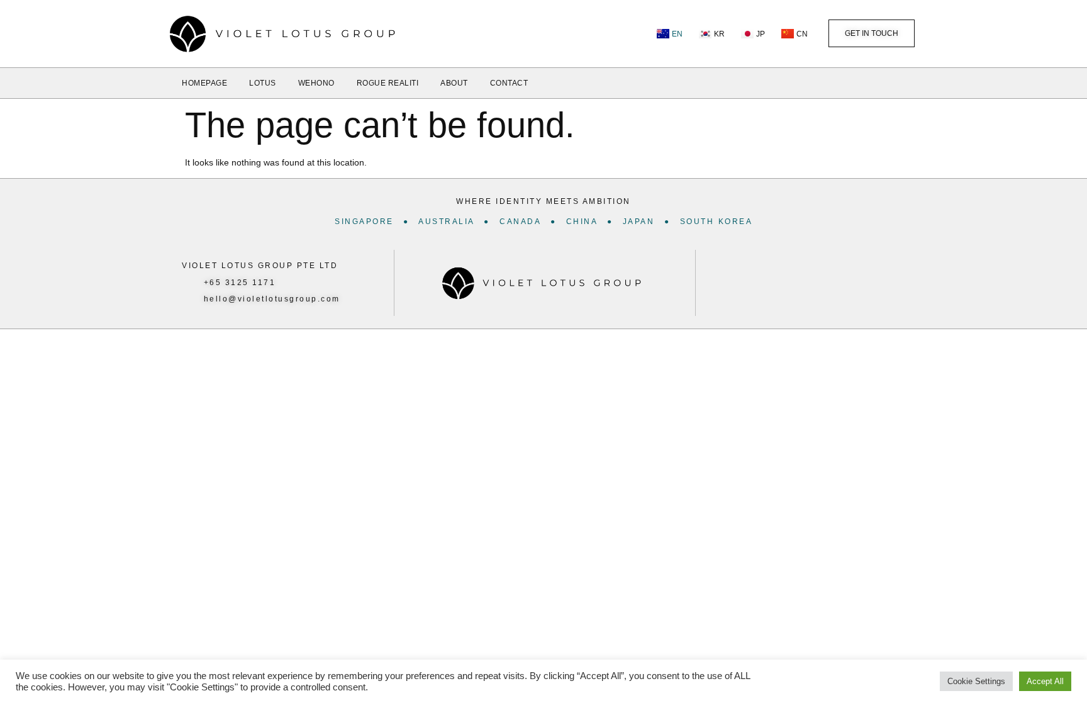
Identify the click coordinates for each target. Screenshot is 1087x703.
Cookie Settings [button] (976, 681)
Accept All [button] (1045, 681)
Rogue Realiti (388, 83)
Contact (509, 83)
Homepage (204, 83)
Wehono (316, 83)
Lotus (262, 83)
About (454, 83)
